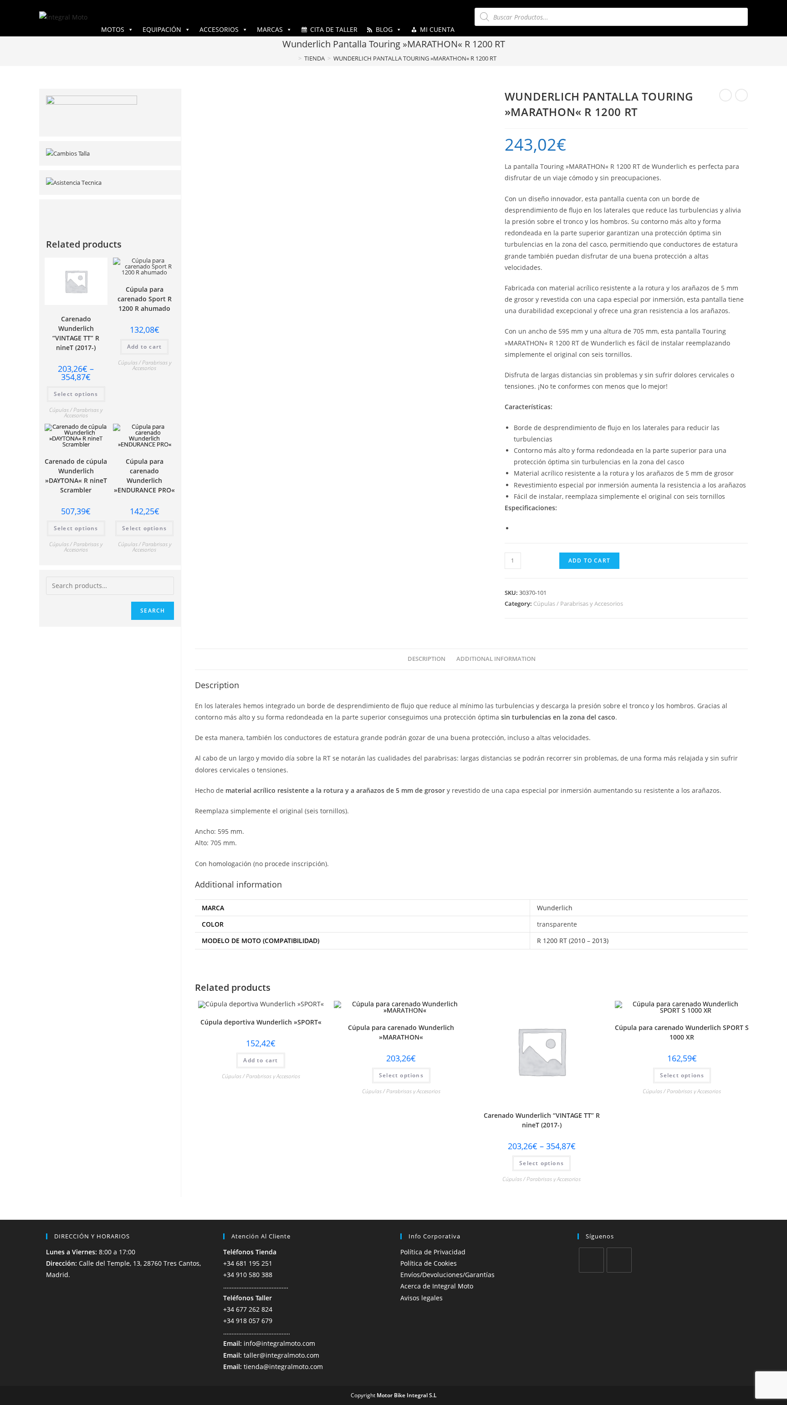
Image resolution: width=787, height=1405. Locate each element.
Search (152, 610)
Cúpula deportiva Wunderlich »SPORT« (261, 1022)
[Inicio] (293, 58)
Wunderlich (554, 907)
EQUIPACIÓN (162, 29)
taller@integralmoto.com (281, 1355)
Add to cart (589, 560)
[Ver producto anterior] (725, 95)
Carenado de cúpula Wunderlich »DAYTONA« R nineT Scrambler (76, 475)
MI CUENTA (437, 29)
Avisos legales (421, 1297)
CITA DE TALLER (334, 29)
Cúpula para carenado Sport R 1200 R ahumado (145, 299)
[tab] (426, 659)
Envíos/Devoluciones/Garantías (447, 1274)
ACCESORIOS (219, 29)
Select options (401, 1075)
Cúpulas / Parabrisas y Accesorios (578, 603)
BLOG (384, 29)
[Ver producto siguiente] (741, 95)
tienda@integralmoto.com (283, 1366)
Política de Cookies (428, 1263)
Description (426, 659)
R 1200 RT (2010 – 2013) (572, 940)
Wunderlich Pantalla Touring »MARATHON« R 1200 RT (414, 58)
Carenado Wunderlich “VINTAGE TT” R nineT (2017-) (542, 1120)
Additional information (496, 659)
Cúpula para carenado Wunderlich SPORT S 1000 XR (682, 1032)
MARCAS (270, 29)
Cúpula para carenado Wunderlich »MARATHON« (401, 1032)
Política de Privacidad (432, 1252)
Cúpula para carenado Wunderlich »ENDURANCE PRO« (144, 475)
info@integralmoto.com (279, 1343)
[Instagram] (619, 1260)
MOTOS (112, 29)
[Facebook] (591, 1260)
